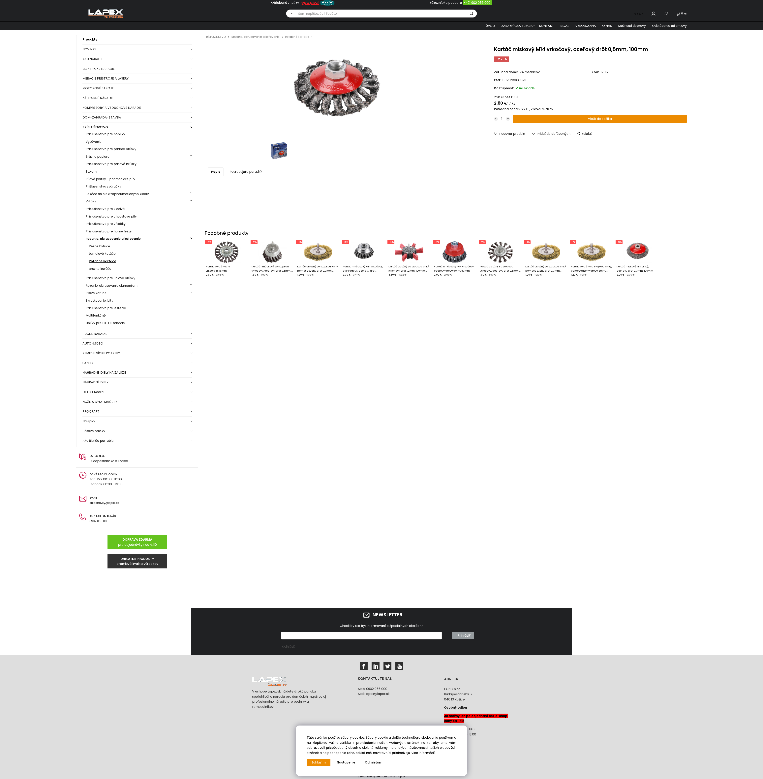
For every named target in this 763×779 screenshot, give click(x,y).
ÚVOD (490, 25)
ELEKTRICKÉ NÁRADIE (98, 68)
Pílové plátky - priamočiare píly (110, 179)
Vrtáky (91, 201)
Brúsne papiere (97, 156)
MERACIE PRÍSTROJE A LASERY (105, 78)
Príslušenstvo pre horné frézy (109, 231)
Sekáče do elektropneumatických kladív (117, 194)
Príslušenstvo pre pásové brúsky (111, 164)
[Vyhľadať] (291, 13)
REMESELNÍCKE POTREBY (101, 353)
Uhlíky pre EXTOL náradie (105, 323)
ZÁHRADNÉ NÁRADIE (97, 98)
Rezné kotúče (99, 246)
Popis (215, 171)
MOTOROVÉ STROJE (98, 88)
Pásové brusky (93, 431)
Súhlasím (319, 762)
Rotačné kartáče (102, 261)
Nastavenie (346, 762)
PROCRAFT (90, 411)
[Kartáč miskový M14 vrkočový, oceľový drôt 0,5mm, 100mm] (337, 91)
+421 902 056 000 (477, 2)
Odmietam (373, 762)
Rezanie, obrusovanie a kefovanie (113, 238)
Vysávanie (94, 141)
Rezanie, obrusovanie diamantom (111, 285)
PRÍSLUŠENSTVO (95, 127)
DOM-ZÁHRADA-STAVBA (101, 117)
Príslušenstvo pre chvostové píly (111, 216)
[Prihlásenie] (653, 13)
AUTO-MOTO (92, 343)
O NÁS (607, 25)
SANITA (88, 363)
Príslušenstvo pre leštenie (106, 308)
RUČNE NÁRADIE (94, 333)
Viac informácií (423, 753)
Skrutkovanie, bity (99, 300)
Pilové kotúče (96, 293)
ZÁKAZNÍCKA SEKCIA (517, 25)
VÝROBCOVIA (585, 25)
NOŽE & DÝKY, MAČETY (99, 401)
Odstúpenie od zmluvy (669, 25)
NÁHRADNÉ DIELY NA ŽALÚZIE (104, 372)
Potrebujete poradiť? (246, 171)
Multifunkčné (96, 315)
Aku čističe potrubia (97, 440)
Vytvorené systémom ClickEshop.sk (381, 776)
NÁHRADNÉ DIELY (95, 382)
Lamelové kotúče (102, 253)
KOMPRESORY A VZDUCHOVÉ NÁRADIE (111, 107)
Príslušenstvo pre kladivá (105, 209)
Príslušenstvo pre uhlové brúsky (110, 278)
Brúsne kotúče (100, 268)
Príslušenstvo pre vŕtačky (106, 223)
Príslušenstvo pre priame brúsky (111, 149)
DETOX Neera (93, 392)
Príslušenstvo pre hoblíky (105, 134)
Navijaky (88, 421)
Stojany (91, 171)
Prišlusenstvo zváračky (103, 186)
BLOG (564, 25)
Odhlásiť (288, 646)
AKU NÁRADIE (92, 59)
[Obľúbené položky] (666, 13)
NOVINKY (89, 49)
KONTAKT (546, 25)
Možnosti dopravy (632, 25)
